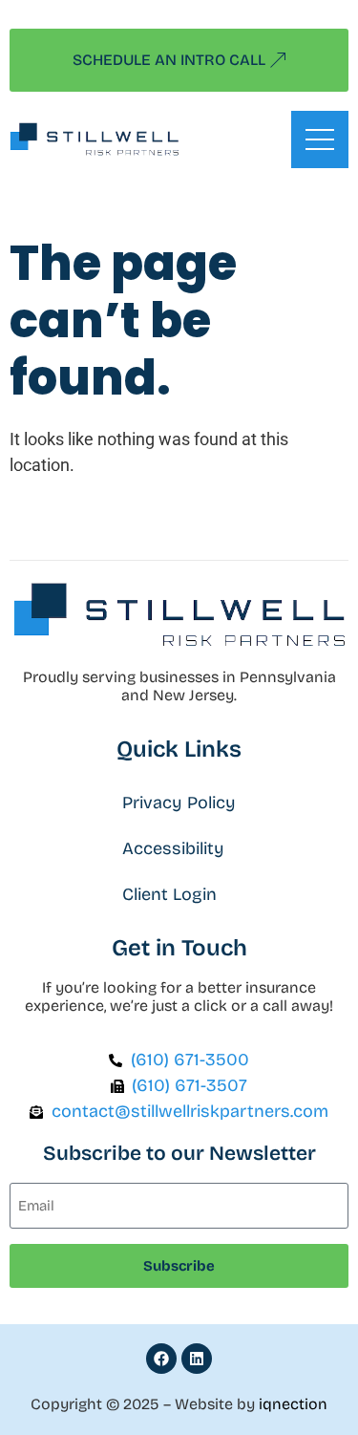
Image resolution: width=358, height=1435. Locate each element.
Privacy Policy (179, 802)
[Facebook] (161, 1358)
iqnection (293, 1404)
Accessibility (173, 848)
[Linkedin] (196, 1358)
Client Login (169, 894)
